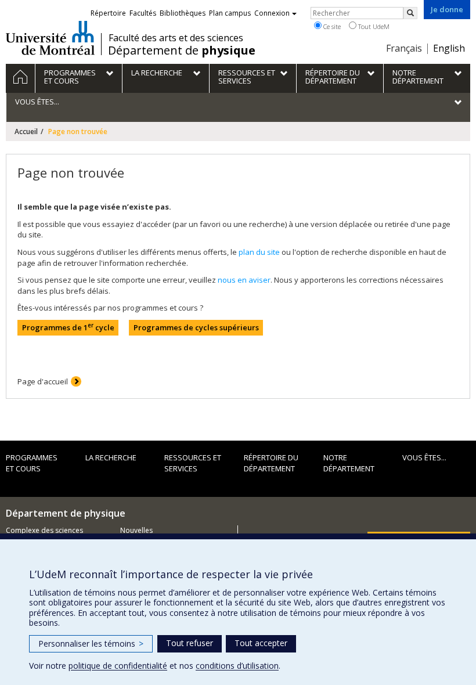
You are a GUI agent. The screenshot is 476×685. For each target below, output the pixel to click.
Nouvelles (136, 530)
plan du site (259, 252)
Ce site (331, 26)
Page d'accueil (42, 381)
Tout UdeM (373, 26)
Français (404, 48)
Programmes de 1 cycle (68, 327)
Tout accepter (261, 642)
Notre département (348, 463)
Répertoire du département (271, 463)
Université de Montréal (50, 37)
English (449, 48)
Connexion (272, 13)
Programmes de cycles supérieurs (196, 327)
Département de (181, 50)
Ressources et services (192, 463)
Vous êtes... (424, 457)
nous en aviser (244, 280)
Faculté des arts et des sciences (176, 37)
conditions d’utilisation (237, 665)
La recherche (110, 457)
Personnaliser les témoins (90, 643)
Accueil (26, 131)
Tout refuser (189, 642)
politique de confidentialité (117, 665)
